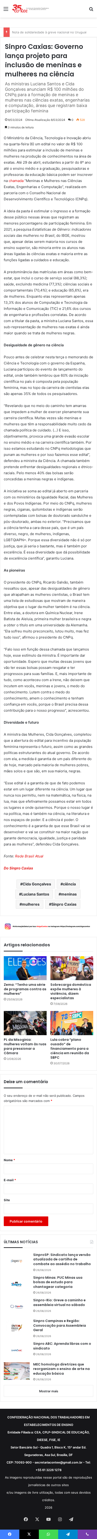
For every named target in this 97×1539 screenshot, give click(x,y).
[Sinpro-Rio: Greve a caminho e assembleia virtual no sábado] (17, 1306)
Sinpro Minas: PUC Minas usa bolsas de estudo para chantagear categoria (57, 1282)
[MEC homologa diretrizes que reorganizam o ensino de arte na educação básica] (17, 1371)
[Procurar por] (91, 10)
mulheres (31, 904)
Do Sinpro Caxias (18, 868)
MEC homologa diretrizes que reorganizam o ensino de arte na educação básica (61, 1369)
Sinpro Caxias (64, 904)
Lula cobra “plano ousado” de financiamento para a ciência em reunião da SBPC (69, 1049)
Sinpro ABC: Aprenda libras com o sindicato (62, 1346)
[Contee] (30, 8)
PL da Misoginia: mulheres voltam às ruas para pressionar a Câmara (25, 1046)
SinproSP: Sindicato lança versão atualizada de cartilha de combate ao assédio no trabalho (62, 1259)
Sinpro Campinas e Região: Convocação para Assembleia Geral (59, 1325)
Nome (9, 1160)
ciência (69, 884)
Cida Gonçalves (37, 884)
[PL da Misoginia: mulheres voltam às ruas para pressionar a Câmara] (25, 1023)
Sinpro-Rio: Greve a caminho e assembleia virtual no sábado (59, 1302)
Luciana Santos (35, 894)
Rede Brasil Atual (29, 856)
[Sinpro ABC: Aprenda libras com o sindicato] (17, 1350)
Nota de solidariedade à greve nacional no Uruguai (49, 32)
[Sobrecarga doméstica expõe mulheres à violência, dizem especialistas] (71, 968)
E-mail (10, 1180)
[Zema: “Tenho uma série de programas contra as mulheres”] (25, 968)
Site (7, 1200)
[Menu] (6, 10)
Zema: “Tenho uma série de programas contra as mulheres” (25, 989)
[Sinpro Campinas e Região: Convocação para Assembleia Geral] (17, 1327)
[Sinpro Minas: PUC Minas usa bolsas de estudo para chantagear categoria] (17, 1284)
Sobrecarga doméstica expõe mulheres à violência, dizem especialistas (70, 991)
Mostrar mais (48, 1391)
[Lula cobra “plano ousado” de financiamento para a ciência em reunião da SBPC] (71, 1023)
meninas (69, 894)
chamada (16, 180)
